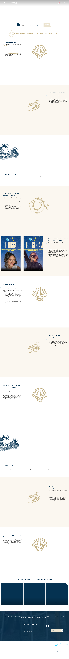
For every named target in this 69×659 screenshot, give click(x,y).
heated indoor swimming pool (12, 48)
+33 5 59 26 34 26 (29, 631)
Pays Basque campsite (8, 45)
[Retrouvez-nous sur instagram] (48, 626)
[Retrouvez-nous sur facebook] (46, 626)
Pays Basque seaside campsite (13, 53)
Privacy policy (65, 651)
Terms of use (59, 651)
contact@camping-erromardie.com (33, 629)
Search (47, 24)
